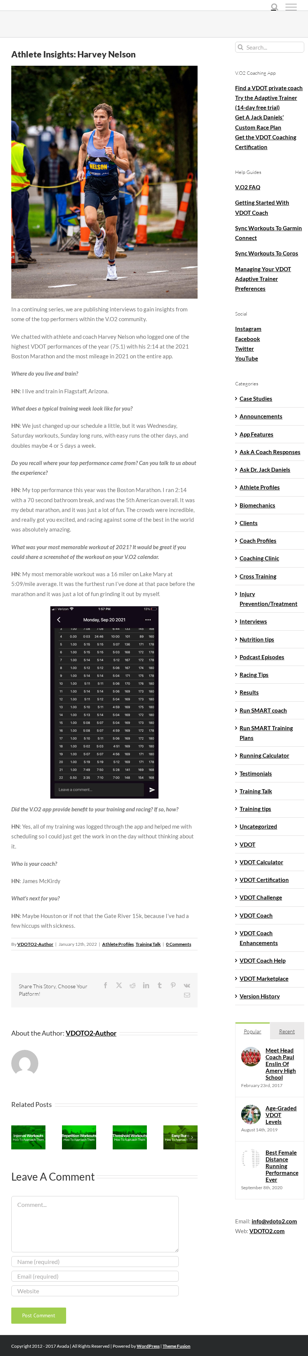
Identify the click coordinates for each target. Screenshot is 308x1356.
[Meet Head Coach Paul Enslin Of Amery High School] (251, 1051)
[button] (17, 1137)
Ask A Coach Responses (270, 451)
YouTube (246, 358)
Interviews (253, 621)
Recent (287, 1031)
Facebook (247, 338)
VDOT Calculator (261, 862)
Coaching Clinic (259, 558)
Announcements (261, 416)
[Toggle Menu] (291, 7)
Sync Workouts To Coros (266, 253)
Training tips (255, 808)
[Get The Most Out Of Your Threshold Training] (130, 1127)
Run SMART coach (263, 710)
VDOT (247, 844)
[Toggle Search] (274, 7)
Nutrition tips (257, 639)
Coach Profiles (258, 540)
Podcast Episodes (262, 657)
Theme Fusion (176, 1346)
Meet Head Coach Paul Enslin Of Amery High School (281, 1064)
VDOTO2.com (267, 1231)
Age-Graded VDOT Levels (281, 1115)
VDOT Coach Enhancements (259, 938)
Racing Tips (254, 674)
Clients (249, 522)
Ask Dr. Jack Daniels (265, 469)
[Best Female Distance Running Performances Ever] (251, 1154)
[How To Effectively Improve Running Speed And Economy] (79, 1127)
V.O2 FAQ (247, 187)
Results (249, 692)
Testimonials (256, 773)
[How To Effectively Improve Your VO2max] (28, 1127)
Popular (252, 1031)
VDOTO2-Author (35, 944)
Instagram (248, 328)
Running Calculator (264, 755)
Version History (260, 996)
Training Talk (148, 944)
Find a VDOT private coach (269, 88)
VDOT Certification (264, 879)
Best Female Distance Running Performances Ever (282, 1166)
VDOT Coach (256, 915)
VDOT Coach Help (262, 960)
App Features (256, 434)
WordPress (148, 1346)
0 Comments (178, 944)
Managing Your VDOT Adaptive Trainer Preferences (263, 279)
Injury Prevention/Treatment (268, 598)
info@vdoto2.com (274, 1221)
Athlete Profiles (118, 944)
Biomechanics (257, 505)
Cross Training (258, 576)
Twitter (244, 348)
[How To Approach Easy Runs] (180, 1127)
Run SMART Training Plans (266, 733)
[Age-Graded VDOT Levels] (251, 1109)
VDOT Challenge (261, 897)
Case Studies (256, 398)
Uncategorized (258, 826)
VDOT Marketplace (264, 978)
